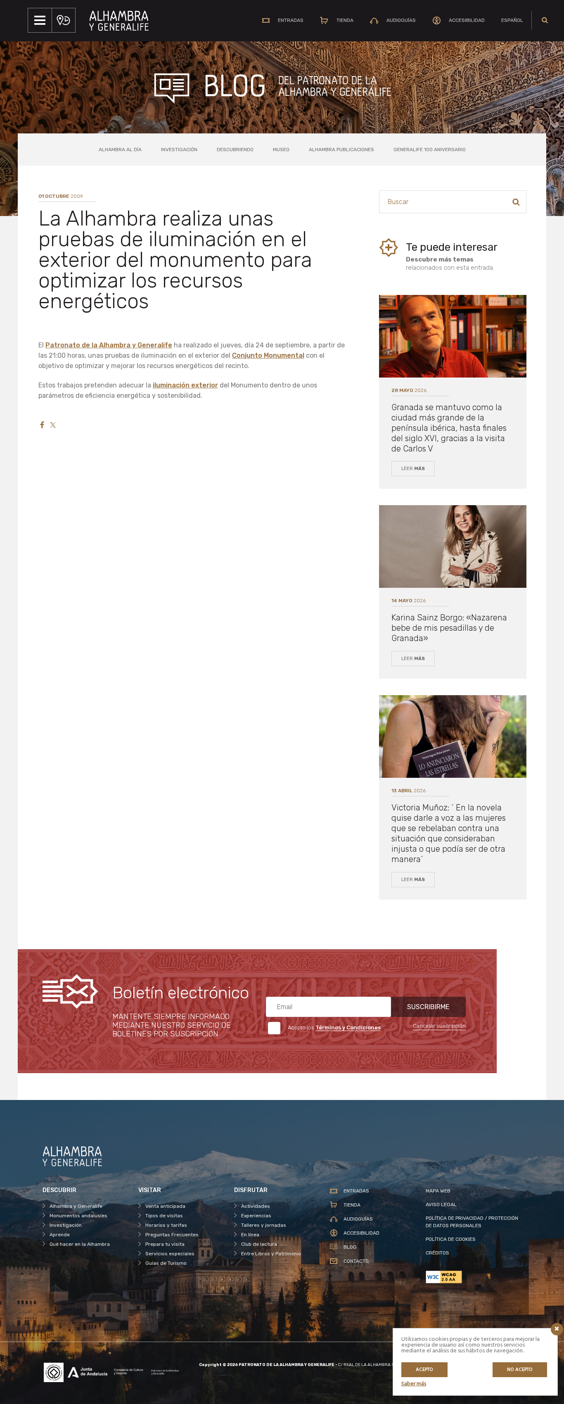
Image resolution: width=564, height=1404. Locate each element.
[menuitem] (512, 20)
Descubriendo (235, 149)
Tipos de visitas (164, 1216)
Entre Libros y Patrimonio (271, 1254)
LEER (413, 468)
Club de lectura (259, 1244)
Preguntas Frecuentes (172, 1235)
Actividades (255, 1206)
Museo (281, 149)
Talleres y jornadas (263, 1225)
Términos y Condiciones (348, 1027)
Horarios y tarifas (166, 1225)
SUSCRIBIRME (428, 1007)
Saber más (413, 1384)
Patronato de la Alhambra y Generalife (108, 345)
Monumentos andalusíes (78, 1216)
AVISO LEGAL (441, 1204)
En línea (250, 1235)
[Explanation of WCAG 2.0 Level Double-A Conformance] (473, 1277)
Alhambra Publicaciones (341, 149)
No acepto (520, 1370)
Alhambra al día (120, 149)
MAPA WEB (438, 1191)
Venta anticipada (165, 1206)
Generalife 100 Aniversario (429, 149)
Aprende (60, 1235)
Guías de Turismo (166, 1263)
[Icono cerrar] (557, 1329)
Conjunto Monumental (268, 355)
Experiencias (256, 1216)
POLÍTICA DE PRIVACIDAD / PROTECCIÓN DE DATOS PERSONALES (472, 1221)
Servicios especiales (169, 1254)
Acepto (424, 1370)
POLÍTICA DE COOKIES (451, 1239)
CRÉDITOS (437, 1253)
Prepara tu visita (165, 1244)
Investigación (179, 149)
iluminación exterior (185, 385)
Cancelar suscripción (439, 1026)
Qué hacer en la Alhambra (80, 1244)
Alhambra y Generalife (76, 1206)
